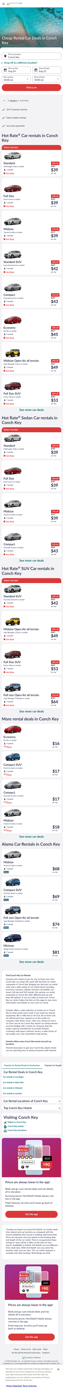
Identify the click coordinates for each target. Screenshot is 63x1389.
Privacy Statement (14, 1386)
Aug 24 (12, 71)
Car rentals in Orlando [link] (12, 1088)
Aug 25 (42, 71)
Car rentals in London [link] (12, 1094)
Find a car (32, 87)
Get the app (31, 1214)
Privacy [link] (16, 1349)
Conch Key (13, 57)
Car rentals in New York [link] (13, 1083)
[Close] (58, 1369)
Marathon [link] (13, 101)
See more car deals (31, 410)
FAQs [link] (45, 1349)
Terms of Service (30, 1386)
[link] (31, 1122)
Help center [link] (37, 1349)
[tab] (22, 1065)
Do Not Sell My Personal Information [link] (26, 1353)
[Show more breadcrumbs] (4, 100)
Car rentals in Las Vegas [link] (13, 1077)
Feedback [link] (46, 1353)
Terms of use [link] (26, 1349)
